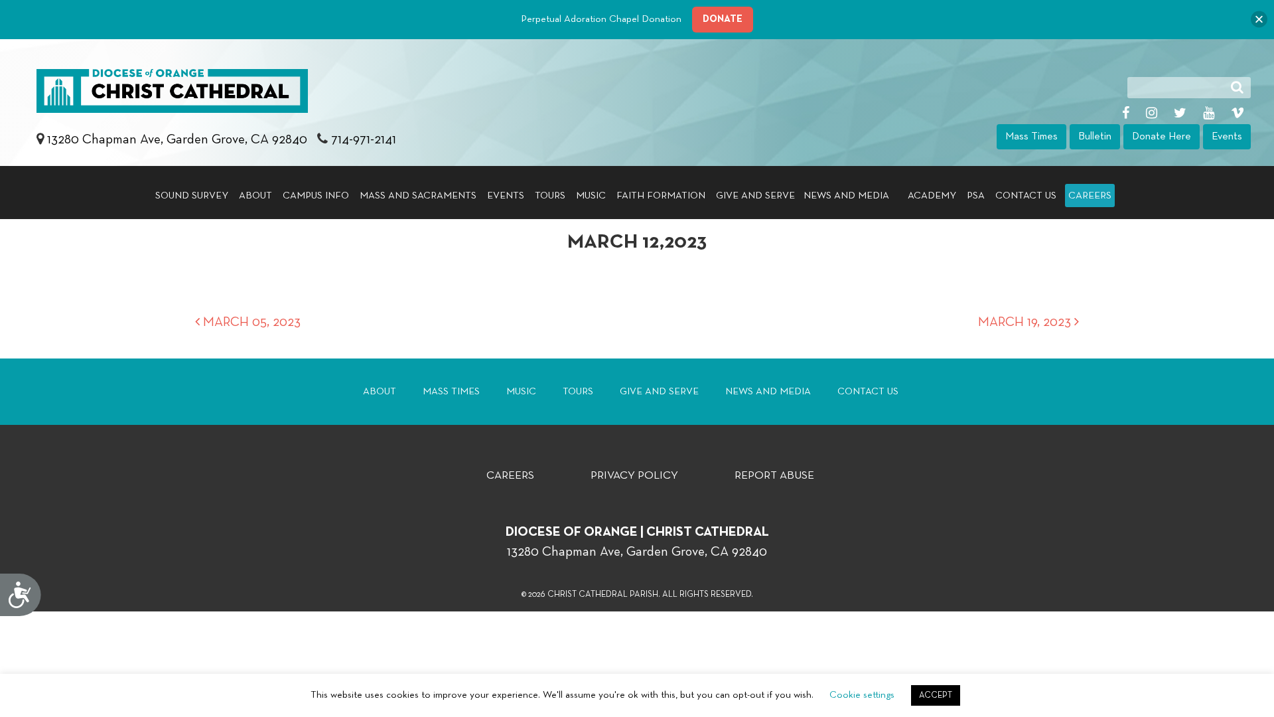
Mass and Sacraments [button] (418, 195)
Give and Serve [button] (755, 195)
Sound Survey (191, 195)
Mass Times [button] (1031, 136)
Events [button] (1227, 136)
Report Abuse (774, 475)
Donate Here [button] (1161, 136)
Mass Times (451, 391)
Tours (550, 195)
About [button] (255, 195)
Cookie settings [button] (861, 695)
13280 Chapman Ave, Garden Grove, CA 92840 (179, 139)
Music (591, 195)
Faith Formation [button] (660, 195)
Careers (1089, 195)
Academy (932, 195)
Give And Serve (659, 391)
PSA (976, 195)
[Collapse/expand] (1259, 19)
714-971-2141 (363, 139)
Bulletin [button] (1094, 136)
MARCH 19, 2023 (1026, 322)
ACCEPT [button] (935, 695)
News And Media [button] (846, 195)
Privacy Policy (634, 475)
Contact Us (1025, 195)
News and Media (768, 391)
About (379, 391)
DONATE (723, 19)
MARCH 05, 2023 (250, 322)
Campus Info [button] (316, 195)
